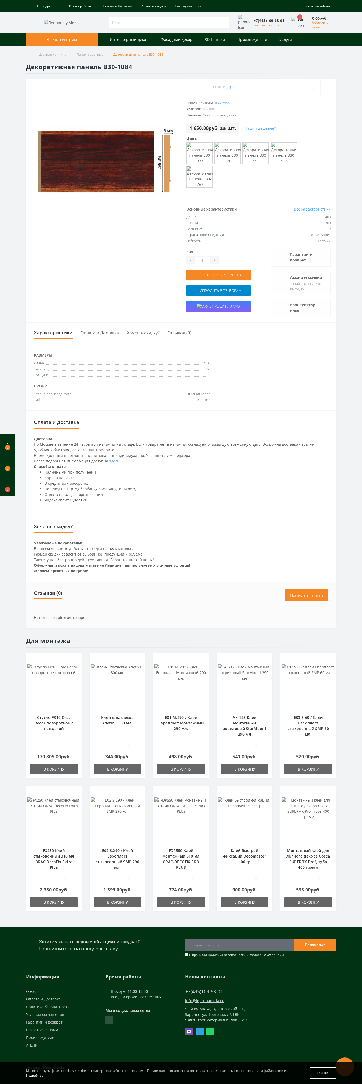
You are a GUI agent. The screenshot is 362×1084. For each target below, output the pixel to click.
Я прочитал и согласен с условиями (236, 954)
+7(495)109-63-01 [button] (204, 992)
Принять (323, 1073)
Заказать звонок (266, 25)
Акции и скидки (153, 6)
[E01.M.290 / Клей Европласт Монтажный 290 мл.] (181, 686)
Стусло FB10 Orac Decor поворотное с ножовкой (53, 723)
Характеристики (53, 332)
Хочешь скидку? (143, 333)
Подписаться (315, 944)
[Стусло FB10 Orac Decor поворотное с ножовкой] (53, 686)
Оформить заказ (320, 24)
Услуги (285, 39)
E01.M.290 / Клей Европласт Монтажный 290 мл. (181, 723)
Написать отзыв (306, 595)
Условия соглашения (45, 1014)
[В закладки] (76, 659)
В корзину (53, 769)
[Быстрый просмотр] (76, 675)
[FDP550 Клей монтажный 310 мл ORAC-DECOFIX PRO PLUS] (181, 819)
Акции (31, 1045)
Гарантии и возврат (301, 257)
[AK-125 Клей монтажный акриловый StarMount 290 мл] (244, 686)
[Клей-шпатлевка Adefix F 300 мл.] (117, 686)
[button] (43, 6)
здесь (114, 461)
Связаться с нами (42, 1029)
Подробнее (34, 1075)
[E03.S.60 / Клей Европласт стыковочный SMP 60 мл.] (308, 686)
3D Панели (215, 39)
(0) (229, 86)
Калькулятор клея (302, 307)
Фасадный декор (176, 39)
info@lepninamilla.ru (204, 1000)
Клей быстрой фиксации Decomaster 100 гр (244, 856)
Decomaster (225, 102)
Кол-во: (193, 251)
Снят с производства (220, 274)
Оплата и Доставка (117, 6)
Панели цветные (90, 54)
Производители (252, 39)
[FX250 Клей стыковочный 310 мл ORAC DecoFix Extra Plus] (53, 819)
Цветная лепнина (52, 54)
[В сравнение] (76, 667)
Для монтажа (48, 640)
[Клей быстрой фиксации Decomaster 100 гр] (244, 819)
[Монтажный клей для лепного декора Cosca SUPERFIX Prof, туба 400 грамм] (308, 819)
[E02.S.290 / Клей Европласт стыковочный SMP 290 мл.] (117, 819)
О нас (31, 991)
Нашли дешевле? (260, 128)
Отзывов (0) (179, 333)
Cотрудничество (188, 6)
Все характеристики (312, 209)
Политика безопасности (227, 954)
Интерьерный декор (129, 39)
